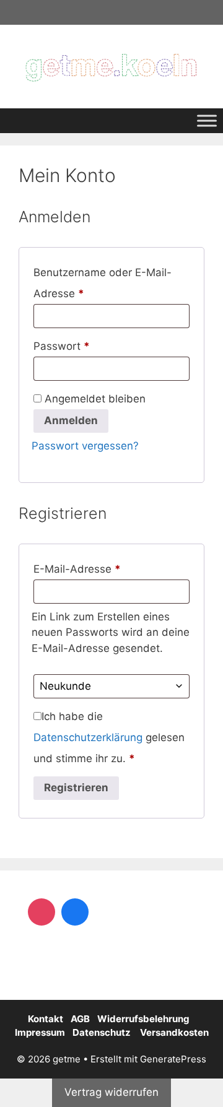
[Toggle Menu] (207, 120)
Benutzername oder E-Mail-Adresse (102, 283)
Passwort (90, 345)
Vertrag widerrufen (111, 1092)
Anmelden (71, 420)
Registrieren (76, 787)
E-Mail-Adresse (105, 568)
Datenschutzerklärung (87, 737)
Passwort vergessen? (85, 446)
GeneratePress (173, 1059)
